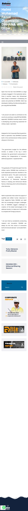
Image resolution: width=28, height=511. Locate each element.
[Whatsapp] (3, 507)
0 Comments (13, 84)
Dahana (5, 84)
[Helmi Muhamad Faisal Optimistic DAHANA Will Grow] (17, 239)
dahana (9, 239)
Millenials (15, 82)
